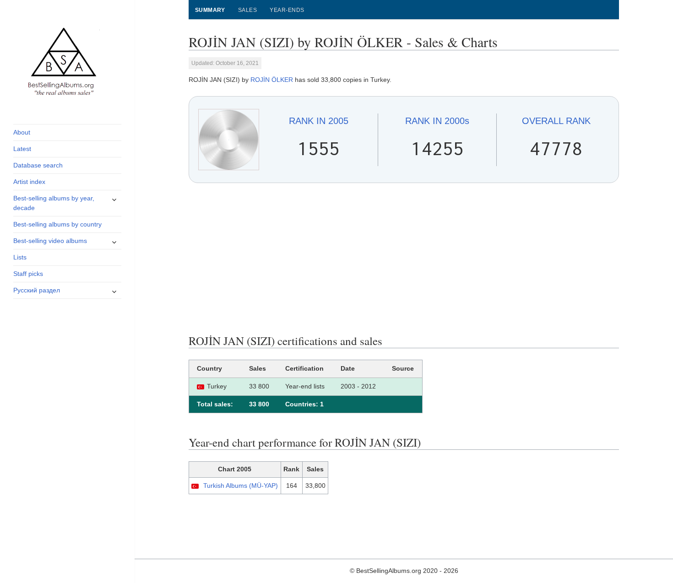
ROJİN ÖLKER (271, 79)
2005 (318, 121)
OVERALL (556, 121)
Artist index (29, 181)
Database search (38, 165)
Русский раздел (36, 290)
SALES (247, 10)
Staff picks (28, 273)
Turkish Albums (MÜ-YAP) (240, 485)
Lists (20, 257)
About (21, 132)
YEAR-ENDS (287, 10)
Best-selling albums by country (57, 224)
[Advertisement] (404, 258)
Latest (22, 148)
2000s (437, 121)
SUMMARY (210, 10)
